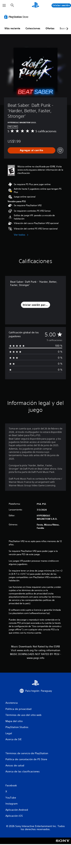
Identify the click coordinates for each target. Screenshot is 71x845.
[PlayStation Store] (17, 17)
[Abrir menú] (4, 5)
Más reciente (12, 28)
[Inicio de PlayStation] (35, 5)
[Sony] (62, 843)
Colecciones (32, 28)
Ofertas (50, 28)
